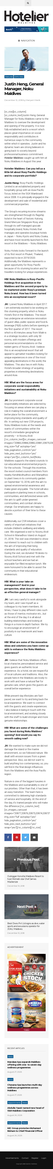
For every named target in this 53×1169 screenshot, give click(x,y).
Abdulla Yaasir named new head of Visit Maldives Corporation (25, 1109)
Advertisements (12, 1158)
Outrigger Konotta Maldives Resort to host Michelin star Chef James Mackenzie (25, 879)
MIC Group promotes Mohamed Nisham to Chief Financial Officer (25, 1129)
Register (35, 1158)
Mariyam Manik (33, 100)
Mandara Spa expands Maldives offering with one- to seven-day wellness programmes (24, 1065)
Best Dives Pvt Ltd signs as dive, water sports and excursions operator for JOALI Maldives (26, 926)
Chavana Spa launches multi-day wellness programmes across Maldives (24, 1088)
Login (43, 1158)
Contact (25, 1158)
